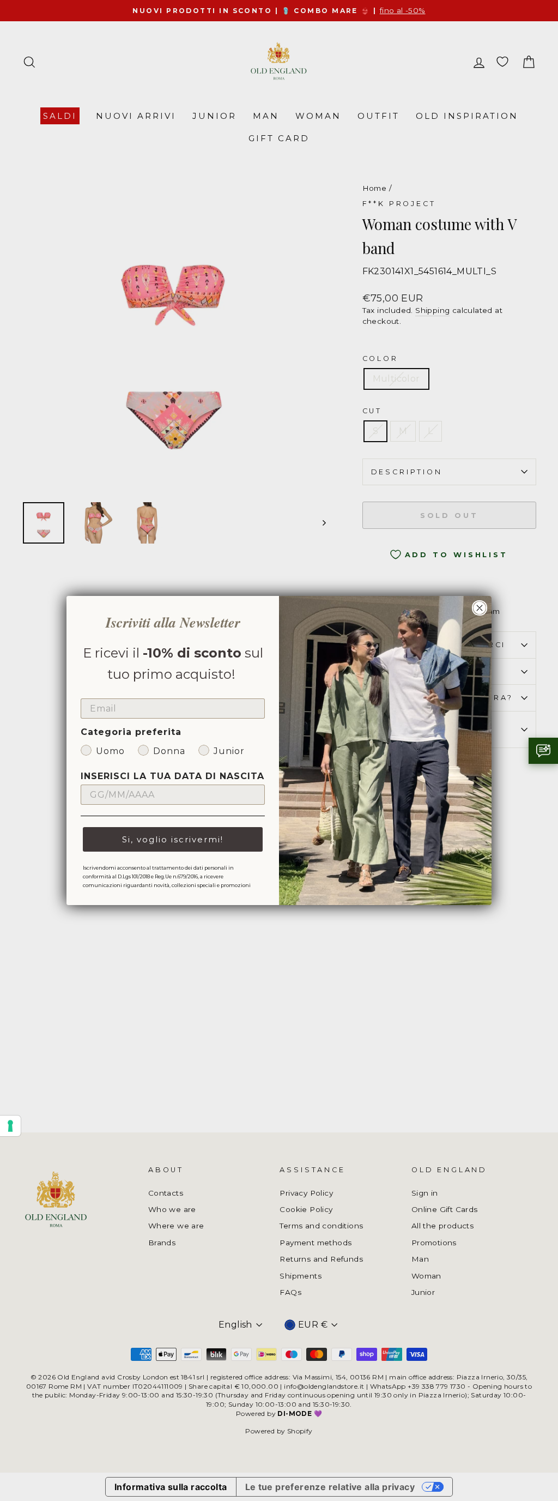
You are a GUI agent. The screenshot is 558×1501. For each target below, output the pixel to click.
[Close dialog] (479, 607)
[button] (543, 751)
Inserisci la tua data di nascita (172, 776)
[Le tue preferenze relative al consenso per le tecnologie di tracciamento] (10, 1126)
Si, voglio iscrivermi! (172, 839)
